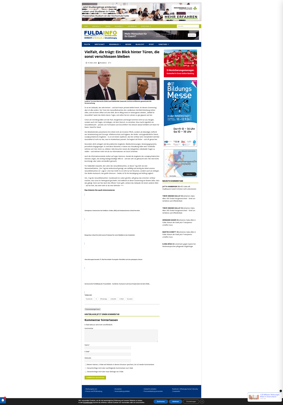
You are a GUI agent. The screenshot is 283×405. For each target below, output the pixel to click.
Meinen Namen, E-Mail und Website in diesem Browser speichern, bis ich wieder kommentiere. (120, 364)
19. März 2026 (92, 63)
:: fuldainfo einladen (149, 389)
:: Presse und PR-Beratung (93, 391)
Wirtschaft (100, 44)
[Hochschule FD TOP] (141, 20)
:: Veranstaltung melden (122, 391)
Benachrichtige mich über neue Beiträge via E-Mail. (105, 372)
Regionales (114, 44)
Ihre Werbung (132, 26)
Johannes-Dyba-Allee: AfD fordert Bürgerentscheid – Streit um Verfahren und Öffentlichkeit (178, 198)
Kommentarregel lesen (92, 309)
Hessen (128, 44)
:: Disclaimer (118, 389)
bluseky (195, 389)
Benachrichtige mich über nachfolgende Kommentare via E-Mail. (110, 368)
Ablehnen (175, 401)
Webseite (88, 358)
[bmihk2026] (180, 145)
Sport (151, 44)
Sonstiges (163, 44)
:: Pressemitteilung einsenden (153, 391)
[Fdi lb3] (161, 38)
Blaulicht (140, 44)
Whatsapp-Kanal (185, 389)
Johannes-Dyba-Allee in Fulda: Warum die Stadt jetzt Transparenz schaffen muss (179, 222)
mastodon (176, 391)
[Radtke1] (180, 176)
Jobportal (95, 26)
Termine (107, 26)
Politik (87, 44)
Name (87, 345)
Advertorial (145, 26)
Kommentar (89, 328)
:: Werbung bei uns (91, 389)
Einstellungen (88, 403)
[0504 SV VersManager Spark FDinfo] (180, 76)
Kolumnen (118, 26)
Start (86, 26)
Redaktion (103, 63)
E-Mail (87, 351)
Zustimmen (161, 401)
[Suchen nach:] (188, 26)
